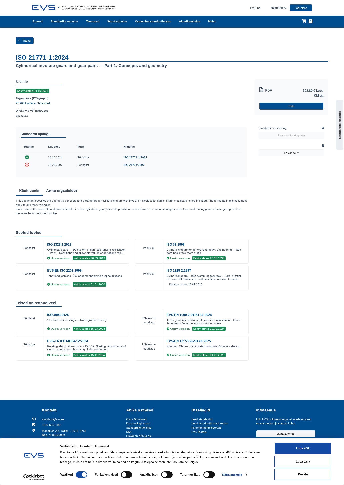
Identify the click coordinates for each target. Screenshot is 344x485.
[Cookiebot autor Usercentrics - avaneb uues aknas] (33, 477)
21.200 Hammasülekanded (33, 103)
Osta (291, 106)
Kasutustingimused (138, 423)
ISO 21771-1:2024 (135, 157)
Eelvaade (290, 152)
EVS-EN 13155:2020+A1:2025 (189, 341)
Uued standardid (201, 419)
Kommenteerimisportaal (206, 427)
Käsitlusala (29, 191)
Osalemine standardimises (153, 21)
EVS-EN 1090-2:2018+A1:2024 (189, 315)
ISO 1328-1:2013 (59, 244)
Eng (257, 7)
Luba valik (303, 461)
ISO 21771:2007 (134, 164)
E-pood (38, 21)
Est (252, 7)
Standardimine (117, 21)
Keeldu (303, 474)
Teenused (92, 21)
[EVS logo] (75, 7)
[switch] (126, 474)
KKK (129, 431)
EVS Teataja (199, 431)
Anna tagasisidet (61, 191)
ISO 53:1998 (176, 244)
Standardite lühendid (339, 124)
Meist (212, 21)
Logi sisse (301, 7)
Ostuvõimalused (136, 419)
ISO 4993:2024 (58, 315)
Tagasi (27, 40)
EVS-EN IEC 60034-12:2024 (67, 341)
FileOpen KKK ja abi (138, 435)
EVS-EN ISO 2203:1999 (64, 270)
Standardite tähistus (138, 427)
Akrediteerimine (189, 21)
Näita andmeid (232, 474)
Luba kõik (303, 448)
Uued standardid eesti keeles (209, 423)
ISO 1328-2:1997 (179, 270)
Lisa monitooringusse (291, 135)
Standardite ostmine (64, 21)
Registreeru (278, 7)
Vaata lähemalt (286, 433)
